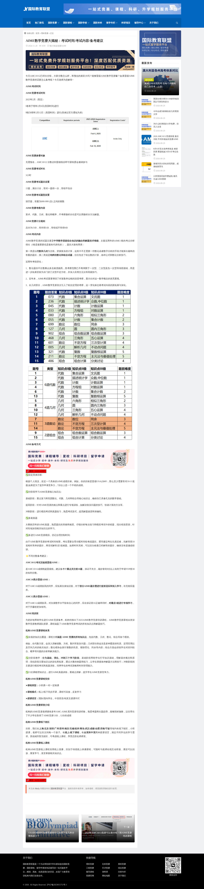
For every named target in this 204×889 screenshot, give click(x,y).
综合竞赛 (122, 868)
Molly (37, 788)
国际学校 (82, 23)
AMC (32, 76)
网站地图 (106, 876)
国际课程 (67, 23)
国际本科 (97, 23)
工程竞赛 (90, 868)
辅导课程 (90, 872)
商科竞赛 (122, 864)
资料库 (105, 872)
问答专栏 (122, 872)
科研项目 (125, 23)
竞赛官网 (90, 876)
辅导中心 (138, 23)
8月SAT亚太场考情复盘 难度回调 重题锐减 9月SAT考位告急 (165, 152)
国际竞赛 (52, 23)
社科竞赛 (106, 864)
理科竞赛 (44, 33)
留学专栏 (110, 23)
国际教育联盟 (56, 788)
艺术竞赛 (106, 868)
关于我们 (153, 23)
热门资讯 (39, 23)
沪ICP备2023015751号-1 (57, 885)
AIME (103, 76)
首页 (28, 23)
